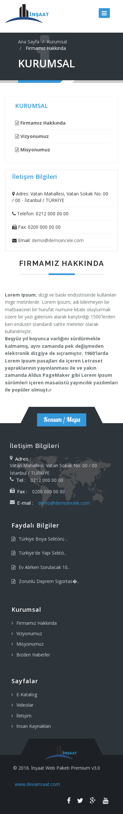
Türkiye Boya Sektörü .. (43, 539)
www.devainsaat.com (37, 784)
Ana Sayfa (28, 41)
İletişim (23, 716)
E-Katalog (26, 694)
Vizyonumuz (29, 633)
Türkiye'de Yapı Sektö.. (42, 553)
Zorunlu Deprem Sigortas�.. (49, 581)
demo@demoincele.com (58, 240)
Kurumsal (57, 41)
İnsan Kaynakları (33, 726)
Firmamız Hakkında (36, 623)
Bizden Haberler (33, 655)
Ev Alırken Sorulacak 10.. (44, 567)
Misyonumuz (30, 644)
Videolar (24, 705)
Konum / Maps (61, 419)
